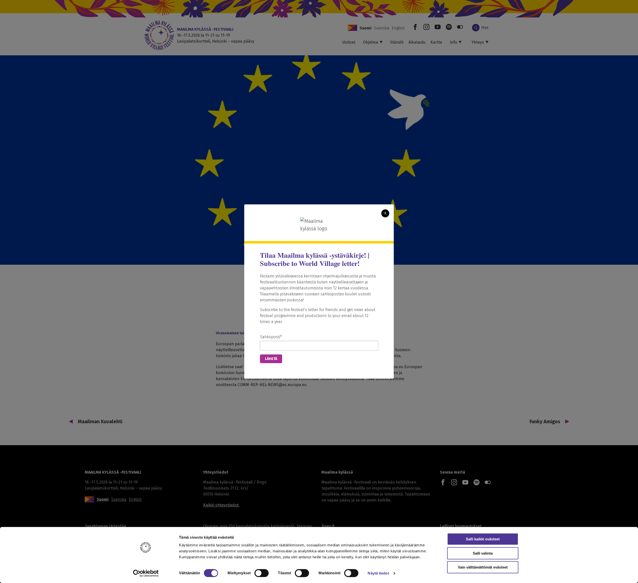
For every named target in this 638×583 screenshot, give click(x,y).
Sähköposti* (271, 336)
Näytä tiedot (378, 573)
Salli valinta (483, 553)
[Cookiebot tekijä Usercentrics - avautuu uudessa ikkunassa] (146, 573)
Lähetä (271, 358)
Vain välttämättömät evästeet (483, 567)
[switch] (261, 573)
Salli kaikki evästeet (483, 539)
